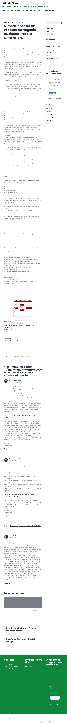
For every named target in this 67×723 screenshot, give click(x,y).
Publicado (32, 10)
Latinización (48, 55)
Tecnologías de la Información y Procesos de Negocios (25, 6)
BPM (11, 356)
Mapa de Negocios (50, 65)
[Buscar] (61, 22)
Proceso (28, 356)
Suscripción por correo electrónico (53, 72)
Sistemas (21, 22)
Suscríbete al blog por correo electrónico (54, 662)
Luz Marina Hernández (15, 536)
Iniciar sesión (49, 111)
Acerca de (13, 10)
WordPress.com (49, 120)
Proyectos (15, 22)
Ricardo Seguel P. (14, 380)
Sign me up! (52, 93)
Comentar (36, 610)
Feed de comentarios (50, 117)
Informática (7, 22)
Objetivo (19, 10)
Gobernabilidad (22, 356)
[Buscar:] (54, 23)
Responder (7, 449)
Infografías (39, 10)
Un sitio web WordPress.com (10, 718)
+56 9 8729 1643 (50, 31)
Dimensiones (15, 356)
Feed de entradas (50, 114)
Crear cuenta (49, 108)
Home (3, 10)
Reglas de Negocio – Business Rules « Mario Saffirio (25, 526)
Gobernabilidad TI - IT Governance (54, 62)
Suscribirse (55, 698)
